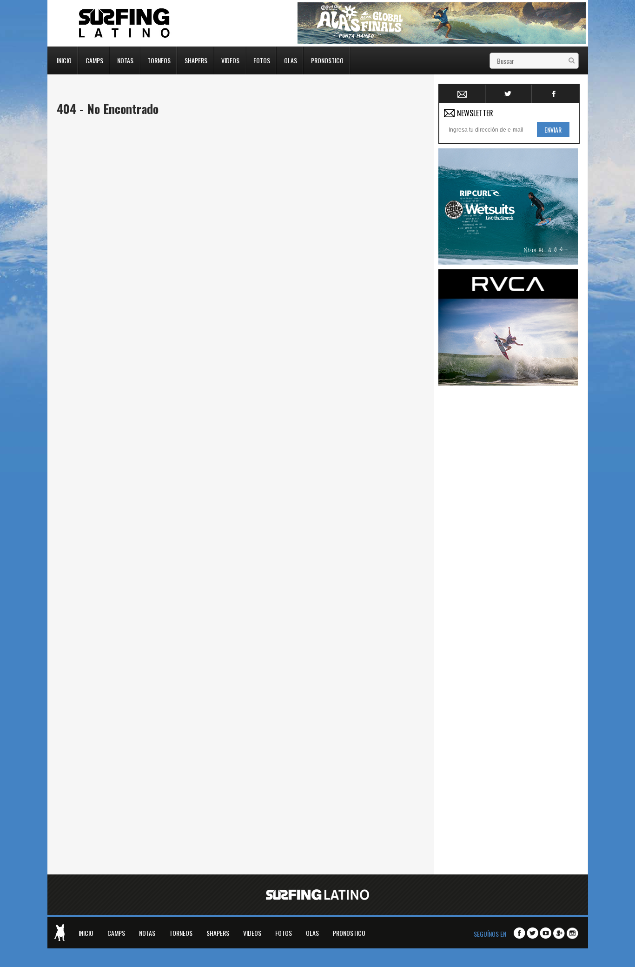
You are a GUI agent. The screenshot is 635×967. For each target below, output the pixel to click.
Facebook (554, 94)
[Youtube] (545, 933)
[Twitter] (532, 933)
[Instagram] (572, 933)
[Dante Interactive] (59, 932)
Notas (125, 59)
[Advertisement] (508, 529)
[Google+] (559, 933)
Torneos (159, 59)
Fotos (261, 59)
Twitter (508, 94)
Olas (290, 59)
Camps (94, 59)
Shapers (196, 59)
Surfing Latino (125, 23)
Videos (230, 59)
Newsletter (462, 94)
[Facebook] (519, 933)
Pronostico (327, 59)
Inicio (64, 59)
